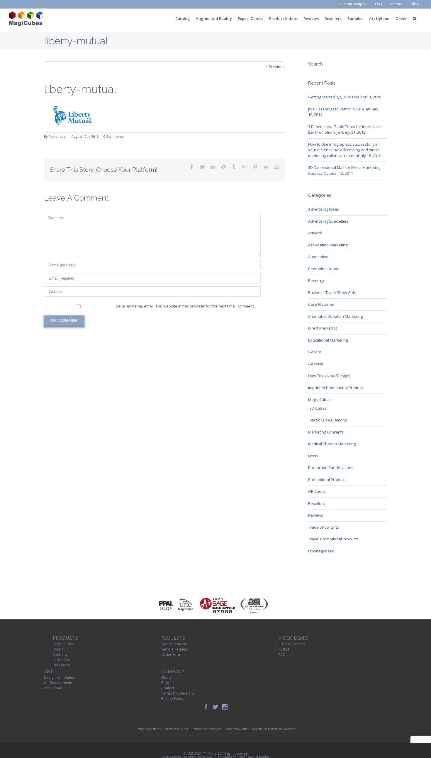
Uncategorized (321, 551)
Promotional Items (148, 729)
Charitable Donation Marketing (335, 316)
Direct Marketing (322, 328)
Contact (167, 687)
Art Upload (53, 687)
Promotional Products (327, 479)
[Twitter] (215, 707)
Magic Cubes (319, 399)
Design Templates (59, 677)
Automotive (318, 256)
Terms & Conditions (177, 693)
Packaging (61, 665)
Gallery (314, 351)
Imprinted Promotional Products (336, 387)
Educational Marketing (328, 340)
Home (166, 677)
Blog (165, 682)
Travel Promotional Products (333, 539)
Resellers (316, 503)
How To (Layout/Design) (329, 375)
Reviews (315, 515)
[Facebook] (206, 707)
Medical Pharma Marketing (332, 443)
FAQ (282, 654)
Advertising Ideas (323, 209)
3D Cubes (318, 408)
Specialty (60, 654)
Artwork (315, 233)
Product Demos (292, 643)
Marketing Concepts (326, 432)
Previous (277, 66)
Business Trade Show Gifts (332, 292)
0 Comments (113, 136)
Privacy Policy (172, 698)
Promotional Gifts (176, 729)
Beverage (316, 280)
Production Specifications (330, 467)
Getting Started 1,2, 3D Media (333, 97)
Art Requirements (58, 682)
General (315, 364)
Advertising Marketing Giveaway (273, 729)
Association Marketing (327, 245)
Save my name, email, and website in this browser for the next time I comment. (185, 306)
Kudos (284, 649)
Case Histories (321, 304)
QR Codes (317, 491)
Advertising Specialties (328, 221)
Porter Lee (57, 136)
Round (58, 649)
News (313, 455)
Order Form (171, 654)
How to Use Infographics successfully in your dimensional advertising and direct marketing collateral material (343, 150)
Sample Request (174, 649)
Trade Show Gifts (323, 527)
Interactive (61, 659)
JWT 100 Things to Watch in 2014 (336, 109)
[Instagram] (225, 707)
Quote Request (173, 643)
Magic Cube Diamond (328, 420)
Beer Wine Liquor (323, 268)
